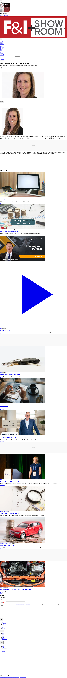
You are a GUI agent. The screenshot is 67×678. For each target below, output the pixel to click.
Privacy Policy (2, 677)
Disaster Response (3, 47)
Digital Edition (6, 15)
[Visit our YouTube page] (4, 597)
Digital (1, 45)
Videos (3, 637)
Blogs (3, 635)
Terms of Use (6, 677)
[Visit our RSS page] (2, 597)
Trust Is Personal (4, 406)
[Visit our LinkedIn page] (3, 597)
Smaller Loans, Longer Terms (7, 545)
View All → (2, 593)
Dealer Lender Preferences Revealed (9, 231)
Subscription (4, 644)
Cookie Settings (5, 648)
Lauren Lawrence (8, 229)
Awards (1, 42)
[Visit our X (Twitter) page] (1, 597)
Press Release (4, 651)
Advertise (3, 646)
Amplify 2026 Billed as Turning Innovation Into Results (13, 437)
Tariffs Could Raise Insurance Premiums (9, 513)
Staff (4, 435)
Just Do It (2, 199)
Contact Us (3, 647)
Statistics (3, 638)
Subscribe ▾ (2, 2)
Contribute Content (5, 650)
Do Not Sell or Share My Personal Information (19, 677)
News (7, 0)
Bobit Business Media (5, 649)
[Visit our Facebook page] (0, 597)
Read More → (2, 203)
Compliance (2, 44)
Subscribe (1, 15)
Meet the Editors (4, 645)
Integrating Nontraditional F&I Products (10, 374)
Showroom (2, 54)
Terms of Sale (10, 677)
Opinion (1, 52)
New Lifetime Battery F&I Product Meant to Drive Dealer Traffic (15, 589)
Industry (1, 435)
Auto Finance (2, 41)
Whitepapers (4, 636)
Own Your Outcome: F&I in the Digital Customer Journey (14, 481)
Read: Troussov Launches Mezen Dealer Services (7, 154)
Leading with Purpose (5, 330)
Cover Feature (4, 0)
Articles (9, 0)
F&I (1, 49)
